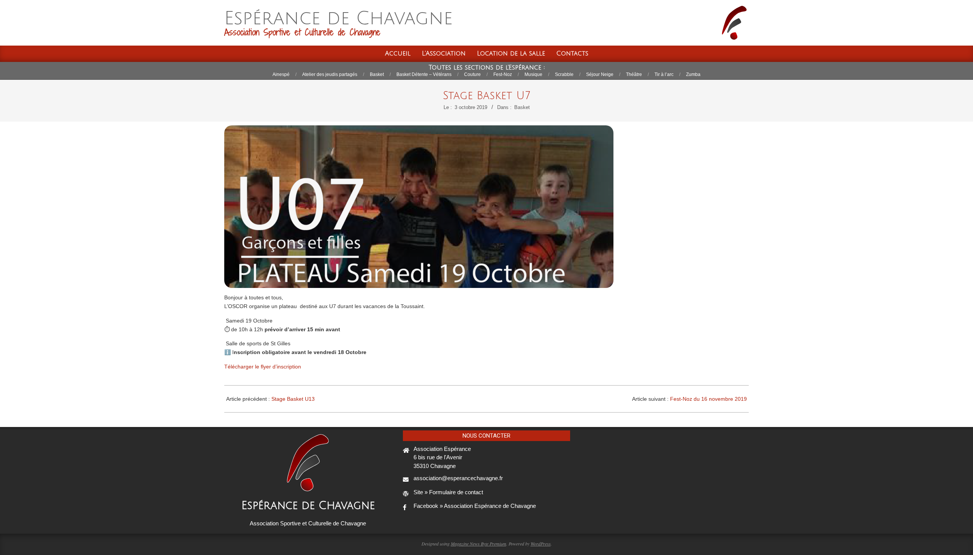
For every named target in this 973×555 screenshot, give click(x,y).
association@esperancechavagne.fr (458, 478)
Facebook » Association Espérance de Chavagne (475, 506)
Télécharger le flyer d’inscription (262, 367)
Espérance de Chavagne (308, 505)
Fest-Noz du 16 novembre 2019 (708, 399)
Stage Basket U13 (293, 399)
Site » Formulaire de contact (448, 492)
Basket (522, 107)
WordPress (541, 544)
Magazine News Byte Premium (478, 544)
